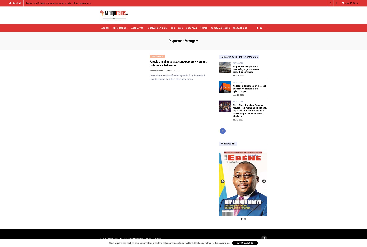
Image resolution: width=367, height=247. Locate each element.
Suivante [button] (264, 181)
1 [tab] (242, 219)
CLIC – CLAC (177, 28)
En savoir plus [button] (222, 243)
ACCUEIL (105, 28)
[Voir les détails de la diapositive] (243, 182)
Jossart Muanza (156, 71)
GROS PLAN (191, 28)
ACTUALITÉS (137, 28)
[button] (330, 3)
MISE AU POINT (240, 28)
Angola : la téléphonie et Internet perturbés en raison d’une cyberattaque (58, 3)
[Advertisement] (209, 15)
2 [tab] (245, 219)
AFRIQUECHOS (119, 28)
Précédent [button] (223, 181)
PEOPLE (203, 28)
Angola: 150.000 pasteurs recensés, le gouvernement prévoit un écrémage (246, 69)
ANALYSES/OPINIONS (158, 28)
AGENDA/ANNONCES (220, 28)
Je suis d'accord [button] (245, 243)
